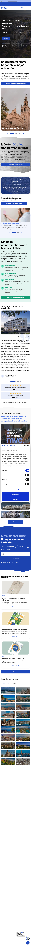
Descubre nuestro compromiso (15, 297)
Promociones (6, 683)
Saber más (15, 191)
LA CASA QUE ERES (12, 1)
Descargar (14, 607)
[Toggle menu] (29, 8)
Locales (14, 683)
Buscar (6, 38)
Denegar (15, 499)
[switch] (27, 475)
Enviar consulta (15, 558)
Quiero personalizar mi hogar (14, 203)
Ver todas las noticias (15, 522)
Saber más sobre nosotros (16, 164)
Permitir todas (15, 494)
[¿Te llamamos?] (28, 943)
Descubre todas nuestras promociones (15, 83)
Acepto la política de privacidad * (12, 562)
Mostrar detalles (22, 489)
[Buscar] (22, 8)
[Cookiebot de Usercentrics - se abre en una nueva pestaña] (23, 446)
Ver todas (15, 672)
